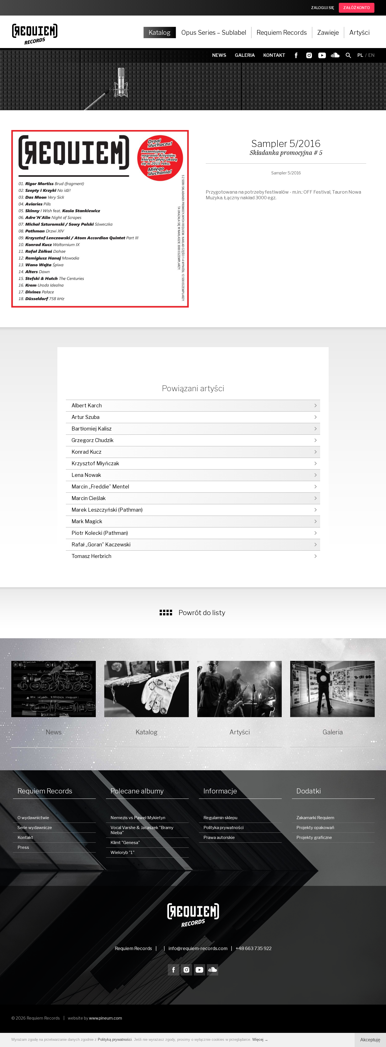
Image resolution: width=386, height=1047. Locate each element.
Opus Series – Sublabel (213, 32)
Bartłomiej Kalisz (91, 429)
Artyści (359, 32)
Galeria (332, 732)
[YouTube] (322, 55)
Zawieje (328, 32)
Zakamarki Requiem (315, 817)
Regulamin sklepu (220, 817)
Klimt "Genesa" (125, 842)
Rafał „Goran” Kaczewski (101, 545)
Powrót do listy (202, 613)
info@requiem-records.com (197, 948)
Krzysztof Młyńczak (95, 463)
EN (371, 55)
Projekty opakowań (315, 827)
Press (23, 847)
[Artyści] (239, 689)
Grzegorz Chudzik (92, 440)
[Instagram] (309, 55)
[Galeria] (332, 689)
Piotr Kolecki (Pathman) (99, 533)
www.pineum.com (105, 1018)
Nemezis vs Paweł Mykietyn (137, 817)
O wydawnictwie (33, 817)
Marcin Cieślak (88, 498)
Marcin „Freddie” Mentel (100, 487)
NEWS (219, 55)
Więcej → (260, 1039)
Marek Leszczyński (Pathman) (107, 510)
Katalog (160, 32)
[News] (53, 689)
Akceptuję (370, 1039)
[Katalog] (146, 689)
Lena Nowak (86, 475)
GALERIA (245, 55)
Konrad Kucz (86, 452)
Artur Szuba (85, 417)
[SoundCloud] (335, 55)
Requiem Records (282, 32)
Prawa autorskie (219, 837)
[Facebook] (296, 55)
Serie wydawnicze (35, 827)
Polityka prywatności (223, 827)
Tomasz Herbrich (91, 556)
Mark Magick (86, 521)
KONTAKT (274, 55)
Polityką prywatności (115, 1039)
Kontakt (25, 837)
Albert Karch (86, 405)
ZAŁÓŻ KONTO (356, 7)
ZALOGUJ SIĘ (322, 7)
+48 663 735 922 (254, 948)
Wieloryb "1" (122, 852)
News (54, 732)
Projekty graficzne (314, 837)
